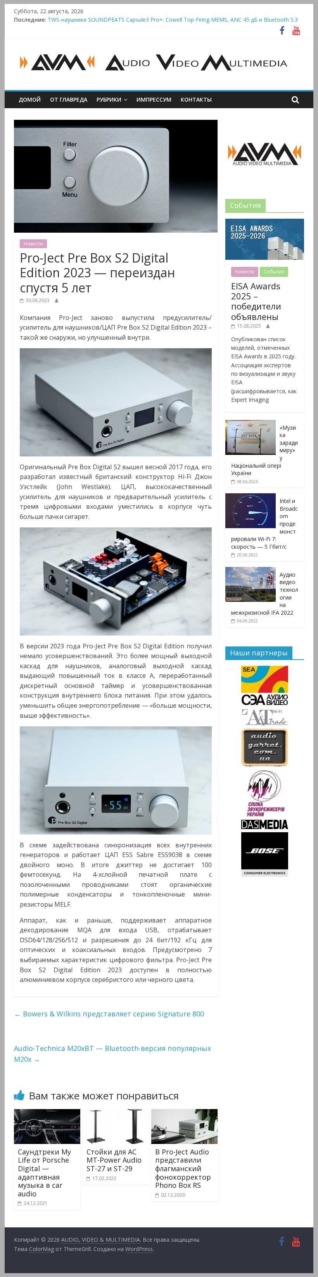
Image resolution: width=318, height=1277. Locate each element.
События (274, 271)
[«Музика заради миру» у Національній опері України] (250, 424)
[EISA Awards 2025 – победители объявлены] (264, 222)
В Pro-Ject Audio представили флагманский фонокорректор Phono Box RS (183, 1168)
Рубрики (109, 99)
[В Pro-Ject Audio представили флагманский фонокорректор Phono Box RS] (184, 1113)
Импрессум (154, 99)
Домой (30, 99)
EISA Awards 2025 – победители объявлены (256, 301)
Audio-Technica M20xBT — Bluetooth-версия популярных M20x (112, 1054)
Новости (33, 243)
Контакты (196, 99)
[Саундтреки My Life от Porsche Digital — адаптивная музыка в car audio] (47, 1113)
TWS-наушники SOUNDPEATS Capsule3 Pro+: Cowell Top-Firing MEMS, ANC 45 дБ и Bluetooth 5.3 (173, 19)
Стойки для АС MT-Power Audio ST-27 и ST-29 (114, 1160)
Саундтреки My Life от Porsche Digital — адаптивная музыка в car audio (44, 1172)
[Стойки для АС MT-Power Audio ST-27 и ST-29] (116, 1113)
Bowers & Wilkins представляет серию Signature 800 (109, 1013)
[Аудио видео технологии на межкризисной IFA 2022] (250, 571)
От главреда (68, 99)
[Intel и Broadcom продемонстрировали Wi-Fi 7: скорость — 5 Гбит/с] (250, 497)
